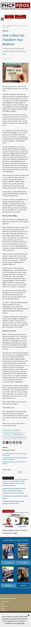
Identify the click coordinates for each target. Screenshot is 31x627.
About (2, 608)
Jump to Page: (6, 469)
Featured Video (8, 511)
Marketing (6, 434)
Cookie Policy (20, 623)
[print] (20, 442)
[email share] (17, 442)
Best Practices (9, 25)
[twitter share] (7, 442)
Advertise (3, 610)
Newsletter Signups (9, 16)
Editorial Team (5, 601)
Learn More (23, 585)
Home (3, 25)
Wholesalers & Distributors (18, 437)
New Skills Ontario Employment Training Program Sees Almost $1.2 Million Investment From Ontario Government (13, 491)
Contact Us (4, 606)
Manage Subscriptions (20, 16)
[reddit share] (10, 442)
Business (17, 430)
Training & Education (17, 434)
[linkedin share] (13, 442)
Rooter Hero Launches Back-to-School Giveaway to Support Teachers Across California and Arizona (13, 483)
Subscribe (8, 562)
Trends (6, 437)
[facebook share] (3, 442)
